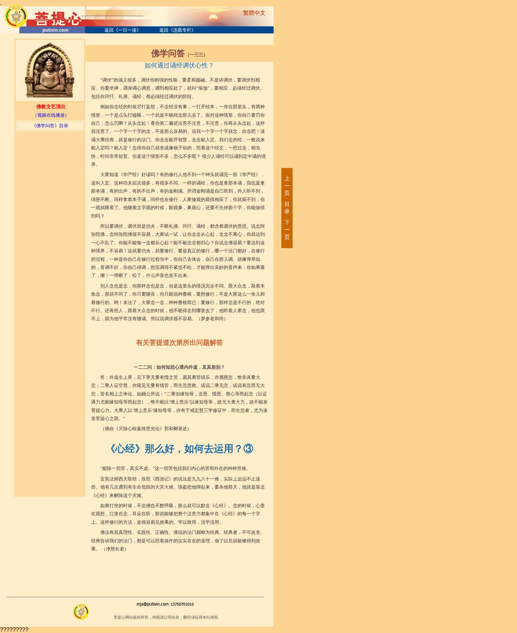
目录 (286, 207)
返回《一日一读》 (122, 30)
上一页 (286, 185)
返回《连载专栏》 (177, 30)
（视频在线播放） (51, 115)
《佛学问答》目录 (50, 125)
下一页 (286, 229)
